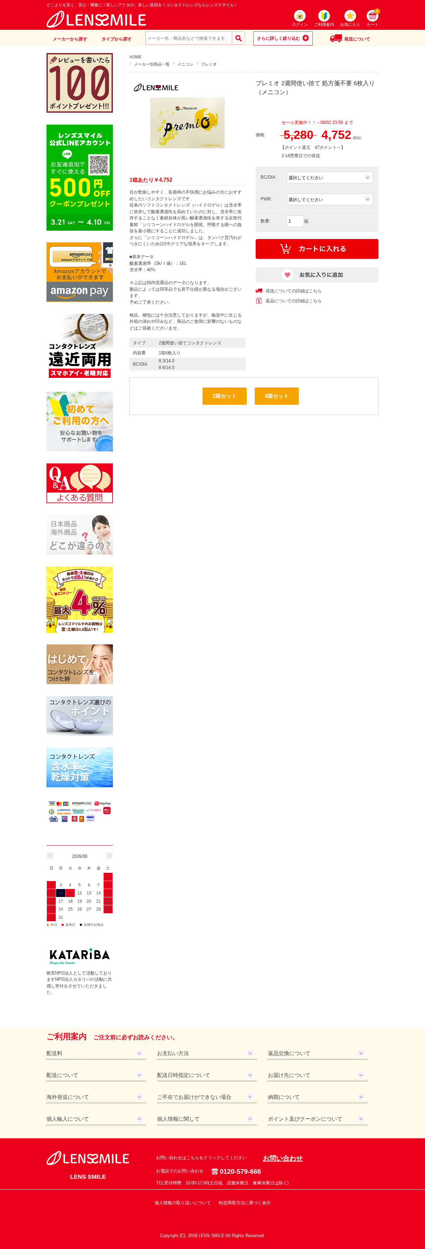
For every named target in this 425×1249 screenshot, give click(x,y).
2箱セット (224, 396)
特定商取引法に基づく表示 (245, 1202)
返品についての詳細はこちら (294, 300)
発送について (357, 38)
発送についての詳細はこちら (294, 290)
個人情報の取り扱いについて (183, 1202)
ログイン (300, 24)
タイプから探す (117, 38)
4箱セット (277, 396)
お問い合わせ (283, 1158)
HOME (135, 57)
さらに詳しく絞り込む (278, 38)
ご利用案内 (324, 24)
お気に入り (350, 24)
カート (373, 18)
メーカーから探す (70, 38)
